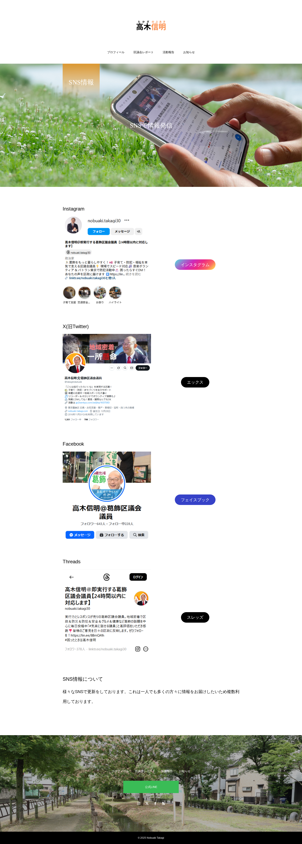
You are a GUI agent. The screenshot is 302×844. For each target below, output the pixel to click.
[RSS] (163, 803)
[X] (147, 803)
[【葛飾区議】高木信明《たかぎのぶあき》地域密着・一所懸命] (151, 25)
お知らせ (189, 52)
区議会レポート (144, 52)
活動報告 (168, 52)
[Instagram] (139, 803)
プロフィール (115, 52)
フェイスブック (195, 500)
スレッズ (195, 617)
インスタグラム (195, 264)
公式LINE (151, 787)
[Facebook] (155, 803)
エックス (195, 382)
